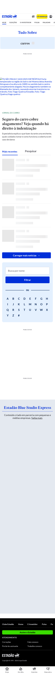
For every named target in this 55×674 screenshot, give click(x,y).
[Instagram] (47, 655)
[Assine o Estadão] (42, 16)
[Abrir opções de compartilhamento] (51, 113)
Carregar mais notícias (24, 255)
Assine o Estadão (27, 632)
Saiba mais (36, 417)
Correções (6, 642)
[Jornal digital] (33, 16)
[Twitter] (42, 655)
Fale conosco (33, 642)
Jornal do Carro (11, 113)
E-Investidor (33, 624)
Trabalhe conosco (35, 646)
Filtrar (27, 279)
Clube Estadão (8, 624)
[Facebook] (37, 655)
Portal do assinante (10, 646)
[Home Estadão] (9, 16)
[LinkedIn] (51, 655)
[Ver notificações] (51, 16)
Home (20, 624)
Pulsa (44, 624)
